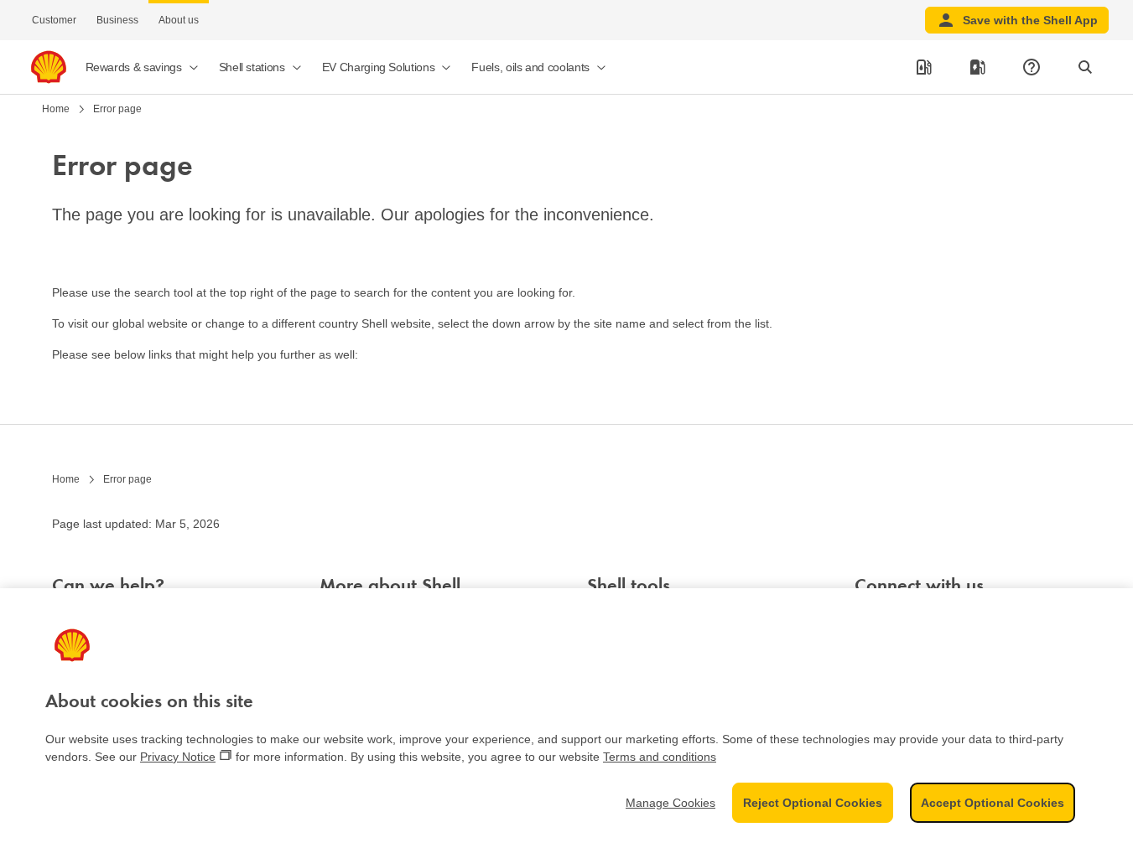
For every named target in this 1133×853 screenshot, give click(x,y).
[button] (142, 67)
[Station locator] (924, 67)
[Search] (1085, 67)
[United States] (48, 67)
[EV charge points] (978, 67)
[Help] (1031, 67)
